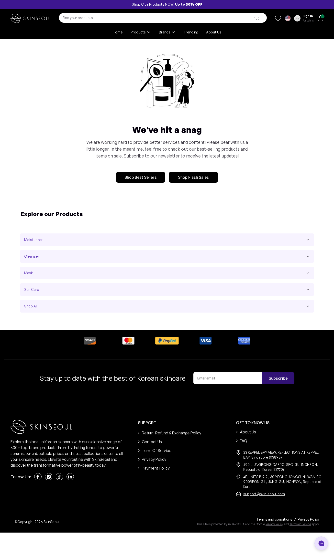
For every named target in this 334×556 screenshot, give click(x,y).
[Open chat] (321, 543)
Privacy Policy (274, 524)
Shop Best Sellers (140, 177)
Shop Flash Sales (193, 177)
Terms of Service (300, 524)
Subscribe (278, 378)
